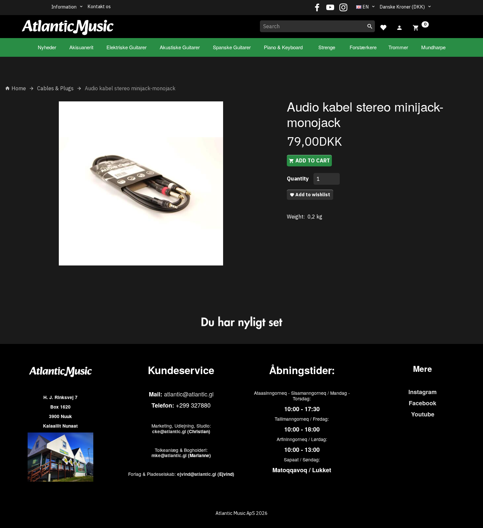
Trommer (398, 47)
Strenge (326, 47)
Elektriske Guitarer (126, 47)
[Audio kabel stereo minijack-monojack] (141, 183)
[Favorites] (383, 26)
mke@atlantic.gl (169, 455)
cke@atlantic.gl (169, 431)
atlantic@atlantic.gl (189, 394)
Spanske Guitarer (232, 47)
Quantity (298, 178)
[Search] (370, 26)
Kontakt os (99, 6)
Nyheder (47, 47)
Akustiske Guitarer (180, 47)
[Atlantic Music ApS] (68, 25)
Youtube (422, 414)
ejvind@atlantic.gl (196, 474)
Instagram (422, 392)
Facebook (422, 403)
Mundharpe (433, 47)
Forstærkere (363, 47)
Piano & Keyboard (283, 47)
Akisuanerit (81, 47)
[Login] (399, 26)
